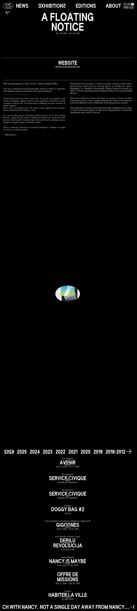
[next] (129, 451)
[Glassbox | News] (8, 6)
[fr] (129, 4)
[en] (132, 4)
